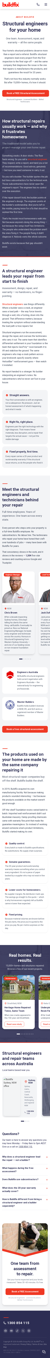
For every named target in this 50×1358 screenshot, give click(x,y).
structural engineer (37, 159)
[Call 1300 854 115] (38, 4)
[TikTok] (17, 1331)
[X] (23, 1331)
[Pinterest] (29, 1331)
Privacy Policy (25, 1344)
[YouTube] (11, 1331)
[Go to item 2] (25, 1121)
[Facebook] (5, 1331)
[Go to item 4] (28, 1121)
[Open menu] (46, 4)
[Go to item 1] (22, 1121)
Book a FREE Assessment (25, 1291)
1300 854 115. (25, 1146)
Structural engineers (12, 304)
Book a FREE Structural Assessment (26, 93)
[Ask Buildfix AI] (44, 1352)
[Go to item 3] (27, 1121)
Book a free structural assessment (25, 729)
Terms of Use (37, 1344)
